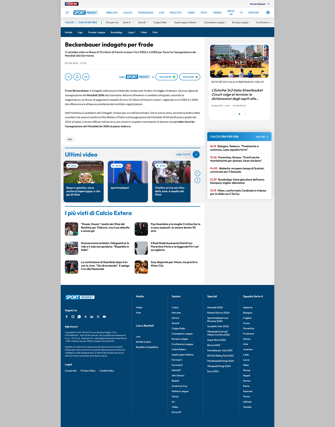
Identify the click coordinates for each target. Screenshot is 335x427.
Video (139, 307)
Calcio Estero (179, 349)
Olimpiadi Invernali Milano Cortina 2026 (218, 333)
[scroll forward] (197, 180)
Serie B (175, 323)
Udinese (247, 401)
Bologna (247, 312)
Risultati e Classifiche (147, 347)
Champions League (182, 333)
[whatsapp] (79, 316)
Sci (173, 401)
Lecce (246, 359)
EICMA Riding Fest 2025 (220, 355)
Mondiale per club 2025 (220, 350)
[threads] (98, 316)
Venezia (247, 406)
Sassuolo (247, 391)
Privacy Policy (88, 370)
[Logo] (86, 12)
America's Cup (179, 386)
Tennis (175, 396)
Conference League (182, 344)
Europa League (180, 338)
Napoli (246, 375)
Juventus (247, 349)
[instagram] (73, 316)
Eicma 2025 (213, 345)
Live (138, 336)
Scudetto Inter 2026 (218, 326)
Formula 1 (177, 359)
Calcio (175, 307)
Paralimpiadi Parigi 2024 (220, 360)
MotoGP (176, 370)
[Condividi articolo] (68, 76)
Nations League (180, 391)
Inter (245, 344)
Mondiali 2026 (215, 307)
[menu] (67, 12)
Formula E (177, 365)
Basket (175, 380)
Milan (246, 365)
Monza (246, 370)
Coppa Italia (178, 328)
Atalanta (247, 307)
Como (246, 323)
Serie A (175, 317)
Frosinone (248, 333)
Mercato (176, 312)
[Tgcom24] (72, 4)
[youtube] (104, 316)
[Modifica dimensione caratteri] (85, 76)
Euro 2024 (213, 371)
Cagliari (247, 317)
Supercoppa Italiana (182, 354)
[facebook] (66, 316)
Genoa (246, 338)
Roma (246, 386)
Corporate (70, 370)
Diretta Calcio (143, 341)
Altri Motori (178, 375)
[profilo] (268, 12)
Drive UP (176, 412)
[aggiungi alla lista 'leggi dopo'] (77, 76)
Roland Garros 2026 (218, 312)
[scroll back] (197, 173)
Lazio (246, 354)
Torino (246, 396)
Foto (138, 312)
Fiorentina (248, 328)
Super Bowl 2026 (216, 339)
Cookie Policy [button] (107, 370)
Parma (246, 380)
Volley (175, 406)
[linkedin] (92, 316)
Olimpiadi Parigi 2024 (219, 366)
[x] (85, 316)
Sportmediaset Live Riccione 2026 (217, 319)
